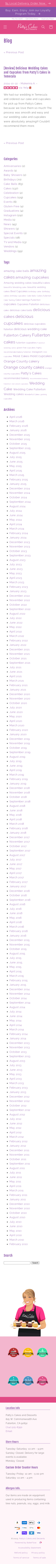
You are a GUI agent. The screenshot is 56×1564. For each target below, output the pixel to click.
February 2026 (18, 425)
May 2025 (15, 466)
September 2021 (19, 662)
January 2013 (17, 1092)
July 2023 (15, 564)
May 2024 (15, 519)
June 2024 (16, 515)
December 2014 (19, 989)
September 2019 (20, 752)
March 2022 (16, 635)
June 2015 (15, 962)
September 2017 (19, 850)
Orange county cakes (24, 367)
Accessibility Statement (29, 1548)
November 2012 (19, 1100)
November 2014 (19, 993)
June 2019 (15, 765)
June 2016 (15, 913)
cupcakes (10, 304)
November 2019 (19, 743)
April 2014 (15, 1025)
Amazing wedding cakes (18, 283)
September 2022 (20, 609)
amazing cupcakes (32, 277)
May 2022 (15, 626)
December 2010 (19, 1203)
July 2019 (15, 761)
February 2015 (18, 980)
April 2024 (15, 524)
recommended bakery (16, 378)
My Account (17, 19)
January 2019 (17, 783)
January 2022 (17, 644)
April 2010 (15, 1235)
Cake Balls (10, 183)
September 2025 (20, 448)
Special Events (13, 233)
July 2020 (15, 707)
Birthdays (10, 179)
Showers (9, 228)
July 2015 (15, 957)
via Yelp (24, 87)
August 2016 (17, 904)
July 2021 (15, 667)
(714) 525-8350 (47, 19)
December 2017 (19, 837)
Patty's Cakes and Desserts (32, 1538)
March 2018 (16, 823)
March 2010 (16, 1239)
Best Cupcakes (19, 291)
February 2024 (18, 533)
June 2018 (15, 810)
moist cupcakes (41, 356)
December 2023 (19, 542)
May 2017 (15, 868)
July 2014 (15, 1011)
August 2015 (17, 953)
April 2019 (15, 770)
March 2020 (16, 725)
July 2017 (15, 859)
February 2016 (18, 931)
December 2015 (19, 940)
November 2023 (19, 546)
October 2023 (18, 551)
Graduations (11, 210)
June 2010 (15, 1226)
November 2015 (19, 944)
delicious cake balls (21, 310)
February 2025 (18, 479)
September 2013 (19, 1056)
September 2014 (19, 1002)
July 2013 (15, 1065)
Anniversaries (12, 166)
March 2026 (16, 421)
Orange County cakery (21, 361)
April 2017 (15, 873)
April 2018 (15, 819)
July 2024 (15, 510)
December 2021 (19, 649)
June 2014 (15, 1016)
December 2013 (19, 1042)
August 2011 (17, 1168)
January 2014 (17, 1038)
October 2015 (18, 948)
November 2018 (19, 792)
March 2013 (16, 1083)
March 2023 (16, 582)
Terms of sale (39, 1558)
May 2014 (15, 1020)
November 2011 (19, 1154)
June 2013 (15, 1069)
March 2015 (16, 975)
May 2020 (15, 716)
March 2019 (16, 774)
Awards (8, 170)
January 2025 (18, 483)
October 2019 (18, 747)
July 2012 (15, 1118)
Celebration (11, 192)
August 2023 (17, 559)
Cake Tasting (9, 300)
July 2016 (15, 908)
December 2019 (19, 738)
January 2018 (17, 832)
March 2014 (16, 1029)
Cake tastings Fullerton (28, 300)
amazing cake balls (16, 270)
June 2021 (15, 671)
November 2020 (19, 698)
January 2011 (17, 1199)
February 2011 (18, 1194)
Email (9, 1431)
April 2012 (15, 1132)
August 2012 (17, 1114)
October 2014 (18, 998)
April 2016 (15, 922)
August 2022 (17, 613)
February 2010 (18, 1244)
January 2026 (18, 430)
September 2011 (19, 1163)
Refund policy (21, 1553)
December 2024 (19, 488)
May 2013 (15, 1074)
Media (8, 219)
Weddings (10, 251)
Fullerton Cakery (17, 335)
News (7, 224)
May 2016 (15, 917)
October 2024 (18, 497)
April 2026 (15, 416)
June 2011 (15, 1177)
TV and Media (13, 242)
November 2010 (19, 1208)
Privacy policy (38, 1553)
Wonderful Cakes (32, 395)
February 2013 (18, 1087)
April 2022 (15, 631)
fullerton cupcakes (26, 342)
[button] (5, 27)
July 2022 (15, 618)
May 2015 (15, 966)
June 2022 (15, 622)
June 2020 (16, 712)
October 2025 (18, 443)
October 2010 (18, 1212)
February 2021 (18, 685)
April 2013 (15, 1078)
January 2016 (17, 935)
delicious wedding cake (30, 329)
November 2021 (19, 653)
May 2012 (15, 1127)
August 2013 (17, 1060)
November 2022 (19, 600)
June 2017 (15, 864)
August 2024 (17, 506)
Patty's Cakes (31, 373)
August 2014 (17, 1007)
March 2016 (16, 926)
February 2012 (18, 1141)
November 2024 (19, 492)
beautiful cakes (41, 283)
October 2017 (18, 846)
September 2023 (20, 555)
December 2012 (19, 1096)
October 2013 (18, 1051)
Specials (9, 237)
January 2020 (18, 734)
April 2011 (15, 1186)
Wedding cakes (14, 394)
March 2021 (16, 680)
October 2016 (18, 895)
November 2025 (19, 439)
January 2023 (18, 591)
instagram (37, 352)
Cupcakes (10, 197)
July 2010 (15, 1221)
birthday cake (34, 291)
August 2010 (17, 1217)
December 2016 (19, 890)
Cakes (8, 188)
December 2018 (19, 787)
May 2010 (15, 1230)
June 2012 (15, 1123)
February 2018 (18, 828)
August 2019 (17, 756)
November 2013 (19, 1047)
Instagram (10, 215)
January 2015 (17, 984)
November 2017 (19, 841)
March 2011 (16, 1190)
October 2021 (18, 658)
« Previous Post (14, 52)
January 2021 (17, 689)
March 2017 (16, 877)
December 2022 (19, 595)
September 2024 (20, 501)
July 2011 (15, 1172)
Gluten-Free (12, 206)
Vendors (9, 246)
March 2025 (16, 474)
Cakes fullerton (44, 296)
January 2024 (18, 537)
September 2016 (20, 899)
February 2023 (18, 586)
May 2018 (15, 814)
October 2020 (18, 703)
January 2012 (17, 1145)
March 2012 (16, 1136)
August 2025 (17, 452)
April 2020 (15, 720)
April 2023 (15, 577)
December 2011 (19, 1150)
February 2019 (18, 779)
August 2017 (17, 855)
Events (8, 201)
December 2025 (19, 434)
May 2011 (15, 1181)
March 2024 (16, 528)
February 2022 (18, 640)
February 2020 (18, 729)
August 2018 (17, 805)
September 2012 (19, 1109)
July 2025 (15, 457)
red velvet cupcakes (20, 384)
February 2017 (18, 881)
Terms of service (21, 1558)
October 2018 (18, 796)
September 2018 (20, 801)
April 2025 (15, 470)
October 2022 (18, 604)
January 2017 (17, 886)
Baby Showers (13, 174)
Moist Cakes (21, 356)
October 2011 (17, 1159)
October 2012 (18, 1105)
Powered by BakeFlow (26, 1543)
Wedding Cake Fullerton (29, 389)
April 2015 (15, 971)
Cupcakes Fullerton (28, 304)
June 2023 (16, 568)
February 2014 (18, 1033)
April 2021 (15, 676)
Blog (8, 41)
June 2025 (16, 461)
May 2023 (15, 573)
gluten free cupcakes (26, 348)
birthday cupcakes (18, 296)
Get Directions (32, 19)
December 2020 (19, 694)
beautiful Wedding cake (15, 287)
